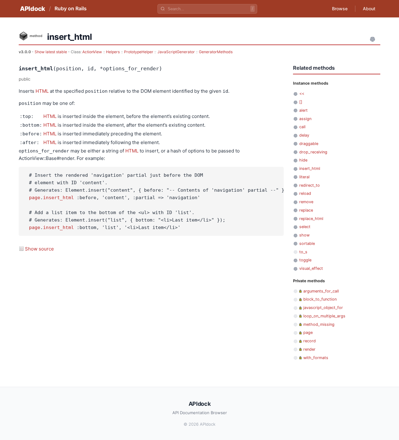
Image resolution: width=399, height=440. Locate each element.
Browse (340, 8)
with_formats (315, 357)
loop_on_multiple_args (324, 316)
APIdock (32, 8)
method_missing (318, 324)
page (34, 197)
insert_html (58, 197)
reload (305, 193)
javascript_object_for (323, 307)
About (369, 8)
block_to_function (320, 299)
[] (300, 102)
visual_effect (311, 268)
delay (304, 135)
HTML (42, 91)
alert (303, 110)
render (309, 349)
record (309, 341)
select (304, 226)
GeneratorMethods (216, 51)
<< (301, 93)
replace (306, 210)
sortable (307, 243)
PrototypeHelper (138, 51)
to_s (303, 252)
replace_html (311, 218)
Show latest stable (51, 51)
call (302, 126)
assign (305, 118)
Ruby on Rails (71, 8)
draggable (308, 143)
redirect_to (309, 185)
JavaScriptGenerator (176, 51)
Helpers (113, 51)
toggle (305, 260)
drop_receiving (313, 152)
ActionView (92, 51)
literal (304, 177)
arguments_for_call (321, 291)
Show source (39, 249)
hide (303, 160)
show (304, 235)
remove (306, 201)
